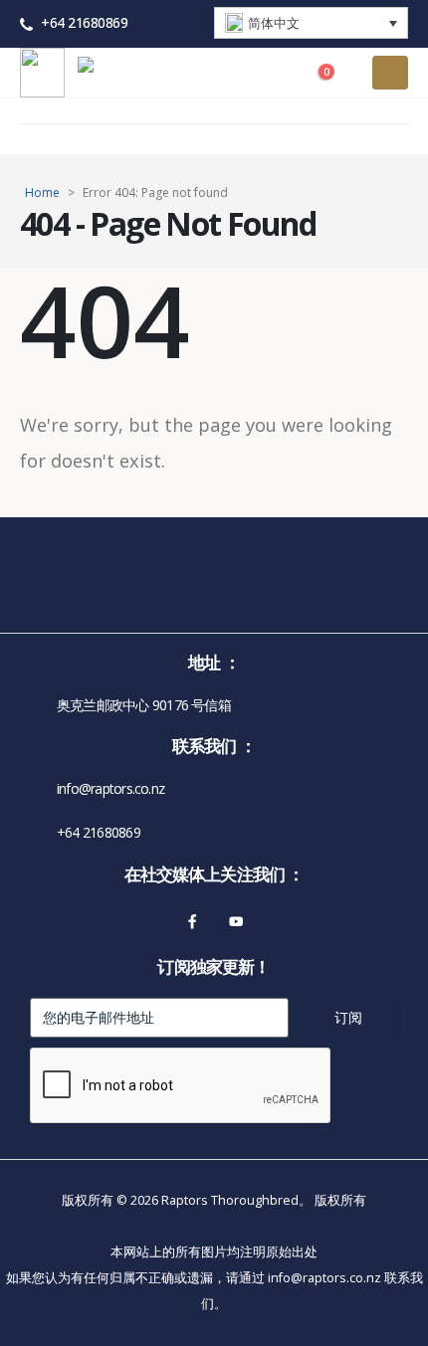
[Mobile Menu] (390, 73)
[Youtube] (236, 921)
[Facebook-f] (191, 921)
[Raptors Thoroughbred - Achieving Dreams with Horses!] (132, 73)
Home (42, 192)
